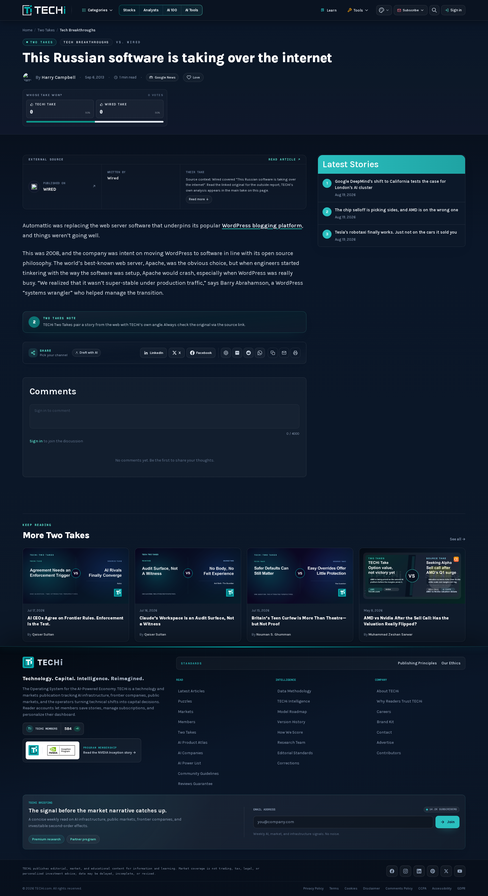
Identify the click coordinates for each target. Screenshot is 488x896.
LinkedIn (156, 353)
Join (451, 821)
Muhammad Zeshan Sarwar (390, 634)
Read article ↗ (284, 159)
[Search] (434, 10)
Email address (264, 809)
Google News (165, 77)
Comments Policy (399, 888)
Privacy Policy (313, 888)
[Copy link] (273, 353)
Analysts (150, 10)
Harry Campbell (58, 77)
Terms (334, 888)
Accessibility (442, 888)
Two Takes (46, 30)
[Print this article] (295, 353)
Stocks (129, 10)
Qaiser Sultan (43, 634)
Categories (98, 10)
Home (27, 30)
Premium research (46, 839)
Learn (332, 10)
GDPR (461, 888)
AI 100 (172, 10)
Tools (358, 10)
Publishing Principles (417, 663)
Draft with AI (89, 353)
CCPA (422, 888)
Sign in (456, 10)
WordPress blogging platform (262, 225)
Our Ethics (451, 663)
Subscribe (411, 10)
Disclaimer (371, 888)
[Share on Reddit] (248, 353)
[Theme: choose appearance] (384, 10)
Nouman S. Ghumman (273, 634)
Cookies (351, 888)
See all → (457, 539)
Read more (199, 199)
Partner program (83, 839)
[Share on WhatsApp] (260, 353)
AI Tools (191, 10)
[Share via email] (284, 353)
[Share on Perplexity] (237, 353)
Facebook (204, 353)
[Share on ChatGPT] (226, 353)
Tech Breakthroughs (86, 42)
